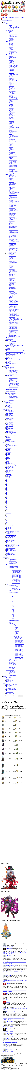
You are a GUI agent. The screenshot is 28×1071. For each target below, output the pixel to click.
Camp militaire (9, 413)
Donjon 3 (17, 628)
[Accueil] (13, 4)
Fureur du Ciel (12, 280)
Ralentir (11, 266)
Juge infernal (12, 187)
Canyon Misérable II (16, 570)
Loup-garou (12, 45)
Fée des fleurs (12, 193)
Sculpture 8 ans (9, 546)
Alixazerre (8, 1044)
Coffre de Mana (9, 418)
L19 (13, 616)
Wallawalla (11, 121)
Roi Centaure (9, 468)
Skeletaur (11, 89)
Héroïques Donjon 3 (19, 640)
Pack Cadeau (9, 677)
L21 (13, 619)
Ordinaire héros (9, 30)
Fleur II (8, 458)
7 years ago (11, 1026)
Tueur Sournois (12, 176)
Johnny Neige (9, 475)
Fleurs (7, 462)
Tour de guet (9, 419)
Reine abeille (12, 152)
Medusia (11, 104)
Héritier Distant (12, 235)
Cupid (10, 71)
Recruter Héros (9, 358)
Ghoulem (11, 92)
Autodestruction (12, 259)
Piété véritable (12, 310)
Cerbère (11, 398)
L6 (12, 599)
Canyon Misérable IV (17, 572)
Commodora (12, 139)
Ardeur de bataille (13, 333)
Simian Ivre (11, 180)
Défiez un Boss (12, 371)
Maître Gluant (12, 28)
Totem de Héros (10, 433)
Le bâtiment (9, 375)
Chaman (11, 49)
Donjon (14, 624)
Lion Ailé (11, 400)
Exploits (8, 686)
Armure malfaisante (13, 304)
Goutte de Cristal (13, 26)
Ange (10, 31)
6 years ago (9, 972)
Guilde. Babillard (10, 367)
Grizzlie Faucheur (13, 66)
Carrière (8, 440)
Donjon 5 (17, 631)
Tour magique (9, 422)
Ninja (10, 58)
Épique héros (9, 174)
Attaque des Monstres (14, 620)
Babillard (17, 17)
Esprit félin (11, 175)
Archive (8, 406)
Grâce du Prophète (13, 301)
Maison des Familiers (11, 435)
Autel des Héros (10, 411)
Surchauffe (11, 283)
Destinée (8, 349)
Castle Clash (5, 946)
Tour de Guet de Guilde (14, 385)
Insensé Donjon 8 (19, 658)
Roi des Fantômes (13, 97)
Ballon (7, 461)
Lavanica (11, 132)
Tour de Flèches (10, 420)
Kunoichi (11, 178)
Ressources (8, 405)
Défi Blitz (11, 668)
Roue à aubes (12, 263)
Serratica (11, 179)
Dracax (10, 102)
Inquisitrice (11, 245)
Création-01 (12, 122)
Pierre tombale (9, 470)
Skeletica (11, 119)
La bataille (8, 368)
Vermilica (11, 247)
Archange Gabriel (10, 1011)
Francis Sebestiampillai (11, 965)
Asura (10, 134)
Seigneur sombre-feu (14, 192)
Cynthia (11, 163)
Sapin (7, 472)
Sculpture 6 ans (9, 537)
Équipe (8, 564)
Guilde (5, 366)
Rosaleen (11, 143)
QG (10, 376)
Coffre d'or (8, 417)
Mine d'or (8, 414)
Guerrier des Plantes (13, 141)
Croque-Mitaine (12, 137)
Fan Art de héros (10, 404)
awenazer (8, 1038)
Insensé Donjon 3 (19, 651)
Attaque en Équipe (13, 566)
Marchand (14, 588)
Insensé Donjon (15, 648)
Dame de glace (12, 162)
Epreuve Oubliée (13, 664)
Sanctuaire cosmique (11, 535)
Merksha (11, 249)
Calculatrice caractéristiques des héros (14, 345)
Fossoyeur (11, 182)
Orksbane (11, 78)
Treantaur (11, 87)
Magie (7, 365)
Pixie (10, 82)
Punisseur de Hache (13, 232)
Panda (10, 48)
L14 (13, 610)
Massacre (11, 234)
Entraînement (9, 690)
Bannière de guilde (13, 381)
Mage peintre (12, 184)
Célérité (11, 305)
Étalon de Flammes (13, 397)
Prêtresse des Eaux (13, 230)
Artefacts (11, 407)
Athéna (10, 123)
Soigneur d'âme (12, 311)
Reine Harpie (12, 88)
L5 (12, 598)
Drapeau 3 (8, 449)
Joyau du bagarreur (13, 330)
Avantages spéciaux (10, 391)
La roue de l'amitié (10, 693)
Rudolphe (11, 109)
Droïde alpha (12, 167)
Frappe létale (12, 261)
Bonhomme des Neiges (11, 465)
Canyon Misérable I (16, 568)
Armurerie (8, 439)
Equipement (9, 340)
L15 (13, 611)
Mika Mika (8, 955)
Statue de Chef (9, 553)
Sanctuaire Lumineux (11, 536)
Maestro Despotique (13, 250)
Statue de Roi (9, 555)
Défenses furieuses (13, 210)
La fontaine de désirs (11, 689)
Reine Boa (11, 228)
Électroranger (12, 221)
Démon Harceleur (13, 226)
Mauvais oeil (12, 208)
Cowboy (11, 153)
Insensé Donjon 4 (19, 653)
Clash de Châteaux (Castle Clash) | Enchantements (13, 980)
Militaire (8, 402)
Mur (10, 388)
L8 (12, 602)
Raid (10, 622)
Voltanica (11, 105)
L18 (13, 615)
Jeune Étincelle (12, 227)
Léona (10, 100)
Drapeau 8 (8, 455)
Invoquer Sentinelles (11, 393)
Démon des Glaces (13, 52)
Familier (8, 337)
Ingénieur (11, 35)
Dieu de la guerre (13, 271)
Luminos (11, 206)
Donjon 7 (17, 633)
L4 (12, 597)
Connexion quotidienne (11, 684)
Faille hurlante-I (15, 579)
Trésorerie (11, 380)
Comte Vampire (12, 77)
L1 (12, 593)
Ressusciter (11, 254)
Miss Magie (12, 173)
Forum (2, 17)
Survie (10, 297)
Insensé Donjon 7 (19, 657)
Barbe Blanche (12, 91)
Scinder (11, 296)
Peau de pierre (12, 270)
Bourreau (11, 43)
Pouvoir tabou (12, 324)
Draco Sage (12, 202)
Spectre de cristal (13, 160)
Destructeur (11, 83)
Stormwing (11, 186)
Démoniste (11, 86)
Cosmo (10, 144)
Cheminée (8, 474)
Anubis (10, 113)
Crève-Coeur (12, 112)
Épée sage (11, 191)
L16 (13, 612)
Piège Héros (9, 429)
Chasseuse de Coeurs (14, 127)
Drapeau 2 (8, 448)
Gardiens (8, 348)
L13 (13, 609)
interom (8, 943)
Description (9, 685)
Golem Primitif (12, 252)
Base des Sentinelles (13, 384)
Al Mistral (8, 975)
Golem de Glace (13, 396)
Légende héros (9, 54)
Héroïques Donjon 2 (19, 638)
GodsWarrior (9, 1021)
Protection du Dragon (14, 315)
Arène (10, 659)
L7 (12, 601)
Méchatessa (11, 118)
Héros (4, 22)
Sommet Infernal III (16, 576)
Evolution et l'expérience (12, 356)
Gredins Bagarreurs (13, 136)
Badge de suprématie (11, 550)
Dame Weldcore (13, 244)
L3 (12, 596)
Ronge (10, 279)
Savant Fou (11, 231)
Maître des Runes (13, 165)
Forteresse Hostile (13, 374)
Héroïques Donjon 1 (19, 637)
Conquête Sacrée (13, 293)
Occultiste (11, 149)
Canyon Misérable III (17, 571)
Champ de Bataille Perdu (15, 660)
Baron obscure (12, 204)
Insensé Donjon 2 (19, 650)
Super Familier (9, 339)
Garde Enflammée (13, 262)
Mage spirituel (12, 57)
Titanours (11, 157)
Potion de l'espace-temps (14, 336)
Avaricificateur (12, 672)
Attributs (11, 344)
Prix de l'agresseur (13, 326)
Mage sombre (12, 169)
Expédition (11, 662)
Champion (11, 61)
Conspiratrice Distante (14, 241)
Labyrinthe (11, 590)
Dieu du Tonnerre (13, 64)
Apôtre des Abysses (13, 218)
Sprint (10, 267)
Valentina (11, 96)
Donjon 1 (17, 625)
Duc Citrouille (12, 67)
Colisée (11, 379)
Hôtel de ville (9, 410)
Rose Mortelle (12, 115)
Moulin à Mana (9, 415)
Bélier (10, 75)
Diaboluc (11, 101)
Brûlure (11, 258)
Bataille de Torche (13, 372)
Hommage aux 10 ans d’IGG (13, 531)
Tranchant (11, 284)
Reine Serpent (12, 51)
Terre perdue (12, 667)
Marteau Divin (9, 692)
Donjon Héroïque (16, 636)
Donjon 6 (17, 632)
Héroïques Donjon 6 (19, 644)
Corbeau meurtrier (13, 195)
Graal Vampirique (13, 314)
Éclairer (11, 275)
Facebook (6, 17)
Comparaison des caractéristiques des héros (16, 350)
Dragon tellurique (13, 156)
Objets (4, 676)
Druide (10, 62)
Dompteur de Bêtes (13, 99)
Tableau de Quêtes (10, 688)
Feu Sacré (11, 291)
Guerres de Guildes (13, 370)
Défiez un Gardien (13, 666)
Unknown (8, 513)
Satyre (10, 158)
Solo (7, 584)
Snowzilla (11, 70)
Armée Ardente (12, 675)
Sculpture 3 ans (9, 532)
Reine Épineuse (12, 394)
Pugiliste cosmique (13, 248)
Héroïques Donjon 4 (19, 641)
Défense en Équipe (13, 567)
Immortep (11, 73)
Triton (10, 53)
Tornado (11, 130)
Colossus (11, 237)
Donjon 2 (17, 627)
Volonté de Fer (12, 288)
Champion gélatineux (14, 27)
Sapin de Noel (9, 463)
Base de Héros (9, 431)
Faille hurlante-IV (16, 583)
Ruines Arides (12, 663)
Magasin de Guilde (13, 387)
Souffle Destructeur (13, 74)
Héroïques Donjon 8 (19, 646)
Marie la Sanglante (13, 154)
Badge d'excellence (10, 549)
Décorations (6, 442)
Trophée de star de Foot (11, 445)
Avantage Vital (12, 295)
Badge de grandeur (10, 551)
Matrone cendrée (13, 166)
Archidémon (12, 671)
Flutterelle (11, 196)
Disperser (11, 265)
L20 (13, 618)
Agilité (10, 298)
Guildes (8, 558)
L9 (12, 603)
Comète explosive (13, 313)
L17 (13, 614)
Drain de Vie (12, 274)
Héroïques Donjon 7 (19, 645)
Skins (7, 357)
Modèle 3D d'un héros (11, 363)
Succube (11, 60)
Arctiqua (11, 95)
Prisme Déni (12, 317)
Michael (11, 110)
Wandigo (11, 125)
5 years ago (11, 946)
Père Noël (11, 79)
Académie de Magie (13, 378)
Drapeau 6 (8, 453)
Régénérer (11, 289)
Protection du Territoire (11, 389)
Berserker (11, 170)
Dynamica (11, 224)
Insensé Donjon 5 (19, 654)
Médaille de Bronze (10, 544)
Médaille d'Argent (10, 542)
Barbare (11, 240)
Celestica (11, 200)
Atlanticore (11, 69)
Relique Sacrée (9, 426)
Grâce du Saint (12, 302)
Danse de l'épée (12, 308)
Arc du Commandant (14, 318)
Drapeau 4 (8, 450)
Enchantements (12, 341)
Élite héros (8, 41)
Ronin (10, 114)
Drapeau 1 (8, 446)
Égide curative (12, 335)
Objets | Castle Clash (7, 1042)
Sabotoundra (12, 189)
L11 (13, 606)
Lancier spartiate (13, 183)
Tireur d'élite (12, 32)
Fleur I (7, 457)
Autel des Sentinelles (14, 383)
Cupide (8, 476)
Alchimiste (11, 39)
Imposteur (11, 673)
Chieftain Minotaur (13, 65)
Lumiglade (11, 215)
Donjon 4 (17, 629)
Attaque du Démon (16, 589)
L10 (13, 605)
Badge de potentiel (10, 548)
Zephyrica (11, 148)
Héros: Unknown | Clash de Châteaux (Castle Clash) (13, 1008)
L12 (13, 607)
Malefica (11, 222)
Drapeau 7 (8, 454)
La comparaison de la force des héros (14, 352)
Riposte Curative (13, 320)
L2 (12, 594)
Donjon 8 (17, 635)
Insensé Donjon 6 (19, 655)
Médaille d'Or (9, 541)
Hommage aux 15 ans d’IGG (13, 545)
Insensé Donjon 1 (19, 649)
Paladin (11, 56)
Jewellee (11, 198)
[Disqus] (14, 804)
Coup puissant (12, 256)
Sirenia (10, 84)
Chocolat (8, 478)
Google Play (11, 17)
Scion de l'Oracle (13, 327)
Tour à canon (9, 423)
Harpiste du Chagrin (13, 239)
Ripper (10, 145)
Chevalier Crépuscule (14, 201)
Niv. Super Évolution (11, 346)
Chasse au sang (12, 332)
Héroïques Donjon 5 (19, 642)
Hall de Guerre (9, 424)
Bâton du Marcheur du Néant (15, 319)
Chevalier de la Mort (14, 80)
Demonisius (9, 948)
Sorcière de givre (13, 36)
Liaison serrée (12, 331)
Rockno (11, 117)
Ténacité (11, 272)
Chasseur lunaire (13, 209)
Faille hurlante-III (16, 581)
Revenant (11, 108)
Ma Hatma (11, 135)
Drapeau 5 (8, 452)
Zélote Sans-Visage (13, 171)
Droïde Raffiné (12, 243)
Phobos (11, 150)
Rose (7, 459)
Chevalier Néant (13, 197)
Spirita (10, 126)
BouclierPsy (12, 278)
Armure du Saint (13, 328)
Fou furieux (12, 269)
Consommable (9, 680)
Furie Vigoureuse (13, 306)
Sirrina (10, 128)
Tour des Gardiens (10, 441)
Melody (11, 223)
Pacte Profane (12, 292)
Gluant (7, 23)
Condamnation (12, 282)
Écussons (8, 681)
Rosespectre (12, 214)
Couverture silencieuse (14, 309)
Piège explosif (9, 428)
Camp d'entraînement (11, 432)
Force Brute (12, 287)
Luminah (11, 219)
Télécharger (21, 17)
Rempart (11, 276)
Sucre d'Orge (12, 93)
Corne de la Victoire (13, 323)
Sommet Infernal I (16, 574)
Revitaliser (11, 257)
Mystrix (11, 211)
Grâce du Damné (13, 300)
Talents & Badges (10, 253)
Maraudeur (11, 40)
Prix (4, 683)
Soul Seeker (12, 217)
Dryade (11, 38)
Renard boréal (12, 161)
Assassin (11, 44)
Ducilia (10, 106)
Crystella (11, 188)
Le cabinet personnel (7, 20)
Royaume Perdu (13, 585)
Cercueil (8, 471)
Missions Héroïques (13, 592)
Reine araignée (12, 205)
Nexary (8, 983)
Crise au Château (10, 670)
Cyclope (11, 47)
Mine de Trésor (15, 587)
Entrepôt (8, 437)
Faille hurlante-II (16, 580)
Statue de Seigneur (10, 554)
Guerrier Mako (12, 213)
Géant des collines (13, 34)
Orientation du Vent (13, 322)
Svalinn (11, 147)
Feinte (10, 285)
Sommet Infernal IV (16, 577)
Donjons (11, 623)
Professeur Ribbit (13, 131)
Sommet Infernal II (16, 575)
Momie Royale (12, 236)
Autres (4, 401)
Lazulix (11, 140)
